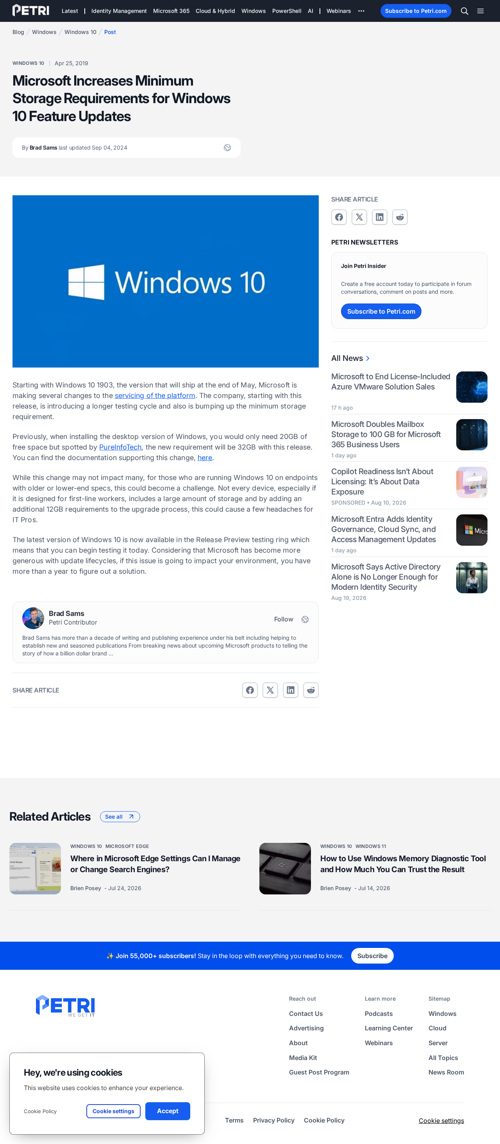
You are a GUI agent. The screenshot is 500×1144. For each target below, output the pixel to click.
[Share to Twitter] (270, 690)
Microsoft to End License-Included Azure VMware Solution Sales (390, 381)
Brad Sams (74, 147)
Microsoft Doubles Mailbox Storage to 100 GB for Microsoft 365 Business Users (386, 434)
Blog (18, 32)
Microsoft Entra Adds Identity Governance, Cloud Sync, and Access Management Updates (383, 529)
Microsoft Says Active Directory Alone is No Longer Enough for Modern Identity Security (386, 577)
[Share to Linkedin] (290, 690)
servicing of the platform (155, 395)
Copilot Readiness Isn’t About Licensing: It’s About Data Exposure (382, 482)
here (205, 457)
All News (347, 358)
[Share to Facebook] (250, 690)
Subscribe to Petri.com (416, 10)
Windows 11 (370, 846)
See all (114, 816)
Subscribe (372, 956)
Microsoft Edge (127, 846)
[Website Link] (227, 148)
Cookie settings (441, 1120)
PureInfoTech (120, 447)
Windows (44, 32)
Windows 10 (80, 32)
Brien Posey (86, 888)
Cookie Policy (40, 1111)
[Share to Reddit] (311, 690)
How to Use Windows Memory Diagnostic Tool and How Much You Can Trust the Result (403, 864)
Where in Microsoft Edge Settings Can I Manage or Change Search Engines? (155, 864)
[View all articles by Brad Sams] (33, 618)
